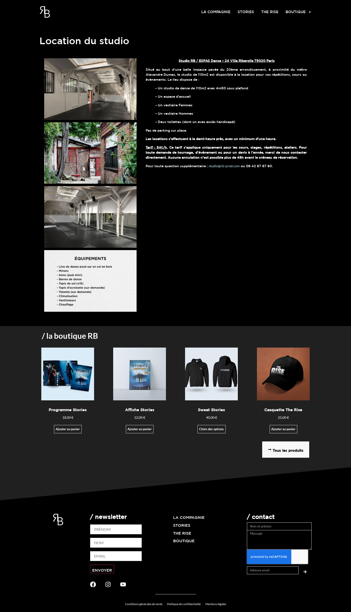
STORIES (246, 12)
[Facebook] (93, 584)
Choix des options (211, 429)
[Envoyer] (305, 570)
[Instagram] (108, 584)
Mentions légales (215, 604)
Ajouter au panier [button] (68, 429)
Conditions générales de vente (143, 604)
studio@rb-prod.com (224, 166)
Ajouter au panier (140, 429)
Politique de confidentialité (184, 604)
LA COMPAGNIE (215, 12)
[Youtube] (123, 584)
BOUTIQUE (296, 12)
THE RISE (269, 12)
